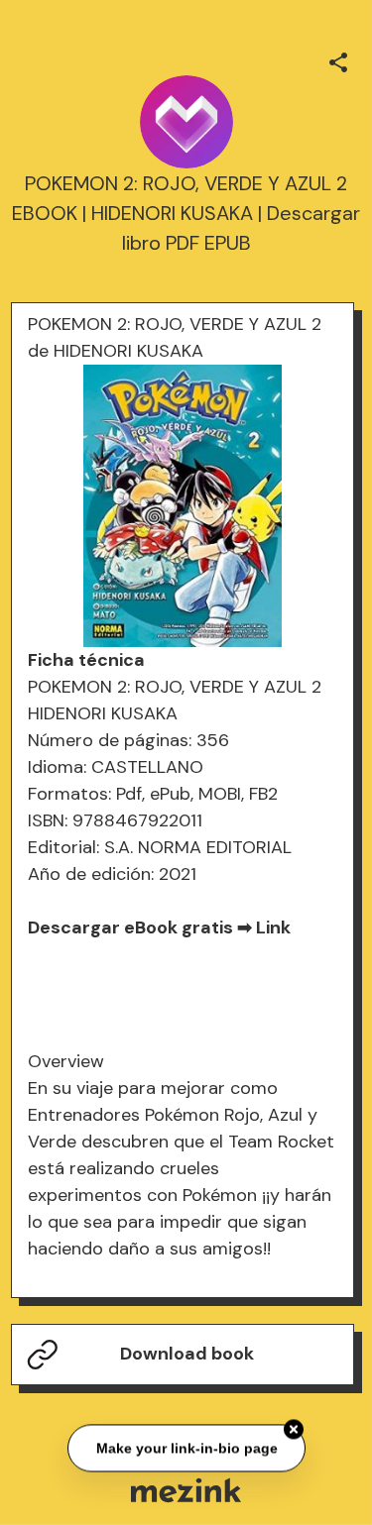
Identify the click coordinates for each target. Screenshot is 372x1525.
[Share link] (338, 59)
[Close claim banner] (294, 1429)
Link (273, 927)
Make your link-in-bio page (186, 1447)
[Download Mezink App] (186, 1490)
